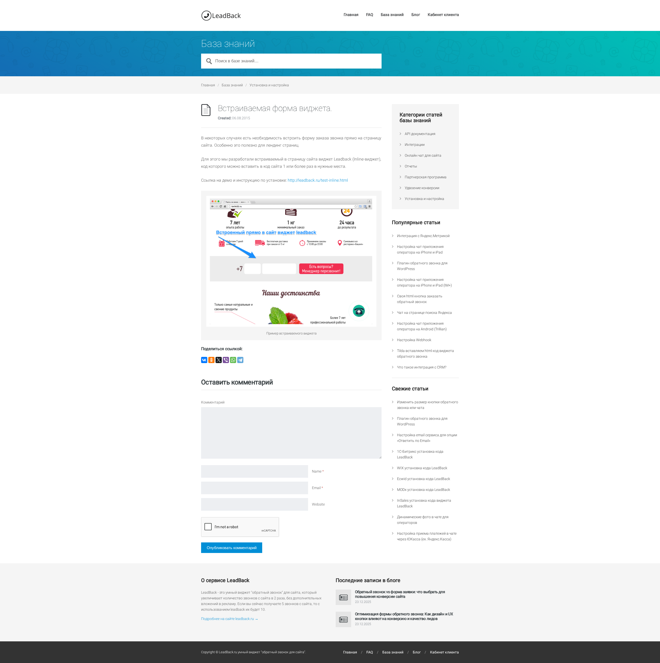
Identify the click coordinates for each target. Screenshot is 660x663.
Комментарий (213, 402)
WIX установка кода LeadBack (422, 468)
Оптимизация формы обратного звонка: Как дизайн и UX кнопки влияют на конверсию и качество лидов (404, 616)
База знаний (392, 15)
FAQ (369, 15)
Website (318, 504)
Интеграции (415, 144)
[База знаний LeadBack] (221, 15)
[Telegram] (240, 360)
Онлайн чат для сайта (423, 155)
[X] (219, 360)
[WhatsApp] (233, 360)
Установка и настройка (269, 85)
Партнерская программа (426, 177)
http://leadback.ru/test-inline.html (318, 180)
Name (318, 471)
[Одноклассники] (211, 360)
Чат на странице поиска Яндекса (424, 312)
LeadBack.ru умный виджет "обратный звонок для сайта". (262, 652)
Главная (351, 15)
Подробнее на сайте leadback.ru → (229, 619)
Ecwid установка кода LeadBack (423, 479)
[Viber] (226, 360)
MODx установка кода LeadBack (423, 490)
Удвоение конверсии (422, 188)
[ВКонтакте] (204, 360)
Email (317, 488)
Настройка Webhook (414, 340)
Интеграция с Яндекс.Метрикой (423, 236)
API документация (420, 134)
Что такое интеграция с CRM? (421, 367)
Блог (415, 15)
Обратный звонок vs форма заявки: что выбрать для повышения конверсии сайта (400, 594)
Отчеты (411, 166)
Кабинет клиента (443, 15)
